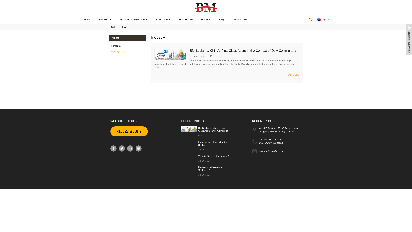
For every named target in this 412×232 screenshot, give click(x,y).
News (124, 27)
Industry (115, 51)
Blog (204, 19)
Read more (292, 74)
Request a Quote (129, 131)
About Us (105, 19)
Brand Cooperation (132, 19)
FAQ (221, 19)
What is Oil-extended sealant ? (213, 156)
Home (87, 19)
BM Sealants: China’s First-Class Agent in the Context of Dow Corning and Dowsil (213, 131)
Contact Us (240, 19)
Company (116, 45)
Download (186, 19)
